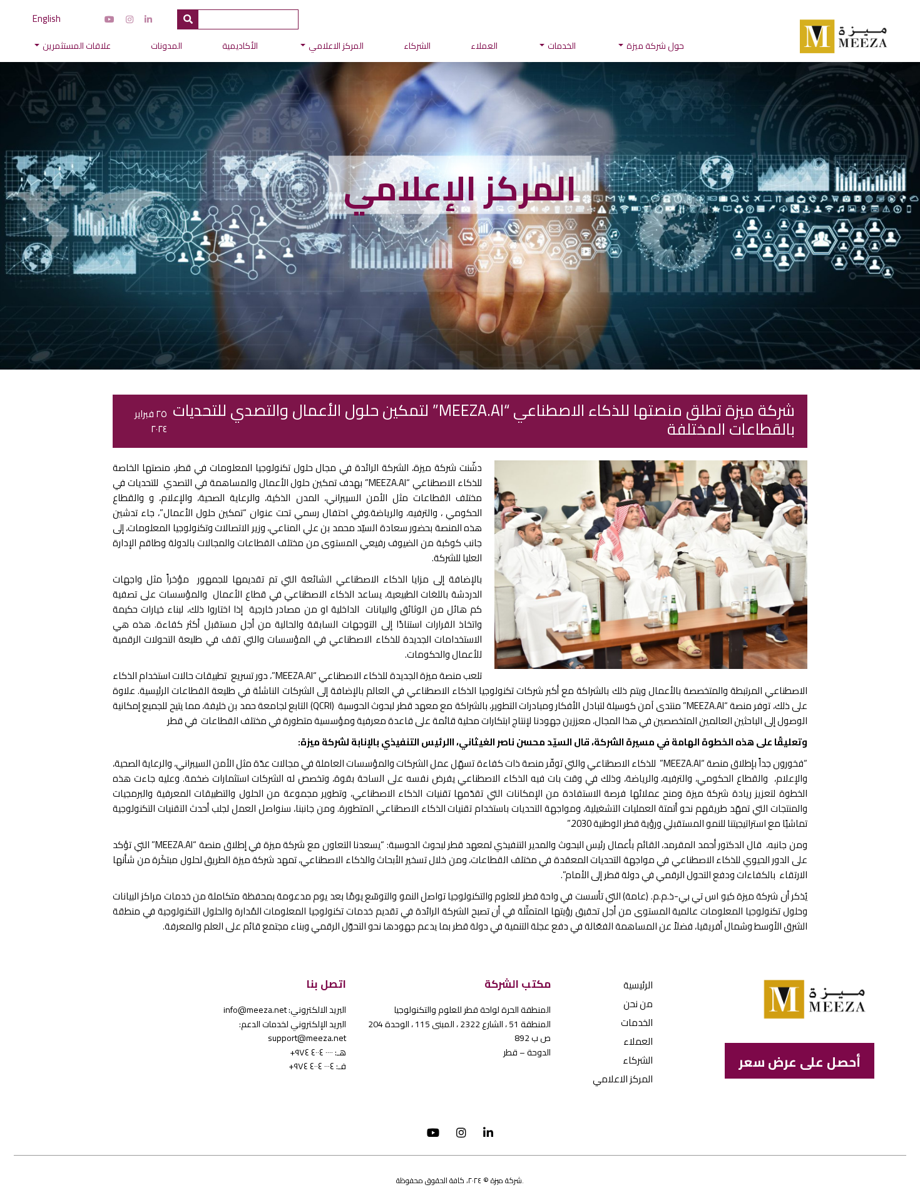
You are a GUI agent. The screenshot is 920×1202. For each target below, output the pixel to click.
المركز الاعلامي (336, 46)
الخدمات (562, 46)
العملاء (484, 46)
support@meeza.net (307, 1038)
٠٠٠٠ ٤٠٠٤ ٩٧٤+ (311, 1052)
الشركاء (417, 46)
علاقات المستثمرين (77, 46)
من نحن (638, 1004)
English (47, 18)
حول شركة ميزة (655, 46)
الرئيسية (638, 985)
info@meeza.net (255, 1010)
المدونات (166, 46)
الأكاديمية (240, 46)
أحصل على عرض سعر (800, 1062)
